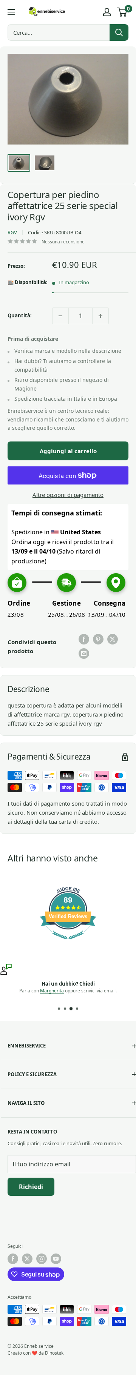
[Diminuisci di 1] (60, 316)
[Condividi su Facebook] (84, 639)
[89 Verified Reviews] (68, 942)
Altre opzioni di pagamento (68, 494)
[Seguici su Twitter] (27, 1258)
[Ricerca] (119, 32)
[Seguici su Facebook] (13, 1258)
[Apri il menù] (11, 12)
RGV (12, 232)
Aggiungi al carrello (68, 451)
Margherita (52, 990)
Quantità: (20, 315)
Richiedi (31, 1187)
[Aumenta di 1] (100, 316)
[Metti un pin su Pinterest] (98, 639)
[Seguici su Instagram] (41, 1258)
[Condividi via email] (84, 653)
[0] (122, 12)
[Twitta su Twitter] (112, 639)
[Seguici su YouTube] (56, 1258)
